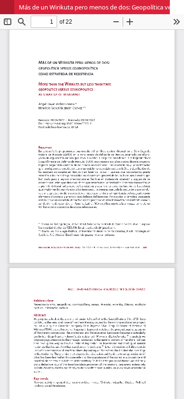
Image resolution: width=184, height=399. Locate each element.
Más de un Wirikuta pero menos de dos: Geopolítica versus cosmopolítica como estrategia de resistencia (101, 7)
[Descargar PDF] (177, 7)
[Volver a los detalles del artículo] (7, 7)
